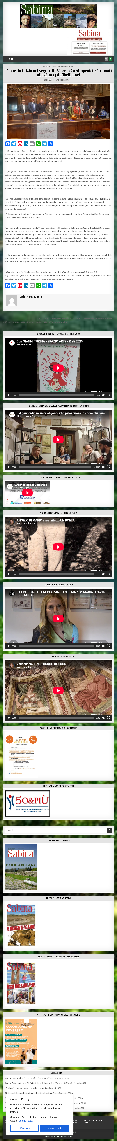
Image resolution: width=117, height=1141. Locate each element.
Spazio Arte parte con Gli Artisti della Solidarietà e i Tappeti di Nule (38, 1083)
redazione (50, 80)
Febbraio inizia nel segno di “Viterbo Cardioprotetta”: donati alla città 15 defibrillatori (58, 73)
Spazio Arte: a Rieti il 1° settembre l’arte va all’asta (29, 1078)
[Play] (8, 395)
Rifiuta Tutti (24, 1128)
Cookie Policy (26, 1121)
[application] (58, 368)
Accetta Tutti (54, 1128)
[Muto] (103, 395)
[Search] (106, 59)
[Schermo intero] (108, 395)
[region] (39, 1114)
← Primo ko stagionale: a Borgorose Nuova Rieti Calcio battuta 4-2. (35, 322)
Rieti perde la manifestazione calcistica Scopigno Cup (31, 1093)
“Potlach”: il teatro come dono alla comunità (26, 1088)
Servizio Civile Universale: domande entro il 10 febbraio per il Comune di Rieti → (74, 319)
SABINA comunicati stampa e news (59, 66)
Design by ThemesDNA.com (58, 1137)
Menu (11, 58)
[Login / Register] (110, 59)
